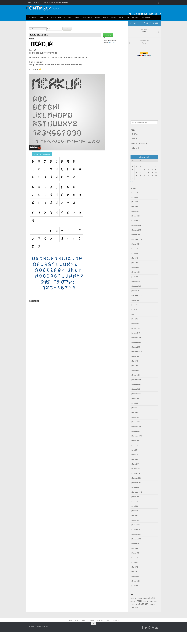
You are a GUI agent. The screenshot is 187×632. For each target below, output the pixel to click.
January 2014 (136, 473)
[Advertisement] (144, 86)
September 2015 (137, 394)
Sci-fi (114, 42)
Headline (140, 601)
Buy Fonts (116, 620)
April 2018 (135, 263)
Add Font (100, 620)
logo (148, 601)
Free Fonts (135, 138)
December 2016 (136, 337)
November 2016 (136, 342)
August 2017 (135, 300)
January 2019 (136, 220)
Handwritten (133, 601)
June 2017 (135, 309)
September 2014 (137, 436)
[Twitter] (147, 23)
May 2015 (135, 408)
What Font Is (135, 148)
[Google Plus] (150, 23)
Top (47, 17)
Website (46, 35)
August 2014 (135, 440)
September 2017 (137, 295)
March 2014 (135, 464)
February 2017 (136, 328)
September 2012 (137, 548)
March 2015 (135, 417)
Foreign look (86, 17)
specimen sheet (47, 154)
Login (29, 2)
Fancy (69, 17)
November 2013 (136, 483)
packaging (155, 601)
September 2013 (137, 492)
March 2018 (135, 267)
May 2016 (135, 361)
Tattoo (154, 604)
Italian (145, 601)
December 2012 (136, 534)
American (132, 598)
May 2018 (135, 258)
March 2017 (135, 323)
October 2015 (136, 389)
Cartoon (143, 598)
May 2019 (135, 202)
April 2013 (135, 515)
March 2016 (135, 370)
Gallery (92, 620)
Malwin (40, 35)
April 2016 (135, 366)
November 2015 (136, 384)
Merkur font (33, 35)
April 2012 (135, 571)
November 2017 (136, 286)
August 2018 (135, 244)
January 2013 (136, 529)
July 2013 (135, 501)
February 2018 (136, 272)
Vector (121, 17)
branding (140, 598)
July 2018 (135, 248)
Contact (84, 620)
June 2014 (135, 450)
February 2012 (136, 581)
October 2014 (136, 431)
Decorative (147, 598)
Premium (32, 17)
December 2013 (136, 478)
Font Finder (135, 17)
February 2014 (136, 468)
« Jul (132, 181)
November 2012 (136, 539)
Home (70, 620)
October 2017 (136, 291)
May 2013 (135, 511)
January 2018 (136, 277)
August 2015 (135, 398)
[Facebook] (144, 23)
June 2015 (135, 403)
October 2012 (136, 543)
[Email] (156, 23)
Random (41, 17)
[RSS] (153, 23)
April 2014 (135, 459)
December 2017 (136, 281)
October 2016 (136, 347)
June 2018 (135, 253)
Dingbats (61, 17)
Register (36, 2)
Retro (137, 604)
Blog (76, 620)
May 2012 (135, 567)
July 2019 (135, 192)
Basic (52, 17)
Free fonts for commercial (139, 143)
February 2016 (136, 375)
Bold (136, 598)
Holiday (96, 17)
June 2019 (135, 197)
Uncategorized (145, 17)
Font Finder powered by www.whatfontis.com (54, 2)
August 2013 (135, 497)
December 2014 (136, 426)
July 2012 (135, 557)
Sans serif (144, 604)
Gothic (77, 17)
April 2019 (135, 206)
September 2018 (137, 239)
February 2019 (136, 216)
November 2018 (136, 230)
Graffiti (152, 597)
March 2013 (135, 520)
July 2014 (135, 445)
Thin (132, 606)
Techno (113, 17)
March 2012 (135, 576)
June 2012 (135, 562)
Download (108, 35)
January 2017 (136, 333)
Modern (151, 601)
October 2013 (136, 487)
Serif (151, 604)
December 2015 (136, 380)
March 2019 (135, 211)
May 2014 (135, 454)
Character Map (37, 154)
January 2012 (136, 586)
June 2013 (135, 506)
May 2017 (135, 314)
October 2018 (136, 234)
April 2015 (135, 412)
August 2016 (135, 356)
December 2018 (136, 225)
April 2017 (135, 319)
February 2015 (136, 422)
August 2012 (135, 553)
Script (105, 17)
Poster (133, 604)
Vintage (136, 607)
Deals (127, 17)
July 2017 (135, 305)
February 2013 (136, 525)
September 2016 (137, 351)
